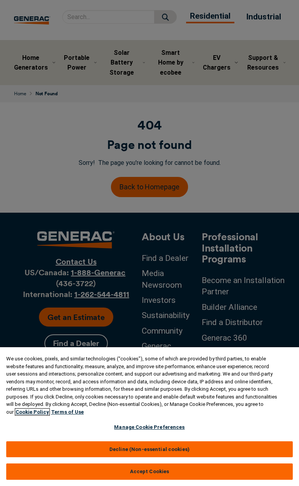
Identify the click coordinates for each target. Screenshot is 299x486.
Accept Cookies (149, 471)
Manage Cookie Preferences (149, 427)
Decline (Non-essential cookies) (149, 449)
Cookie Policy (32, 412)
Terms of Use (67, 412)
